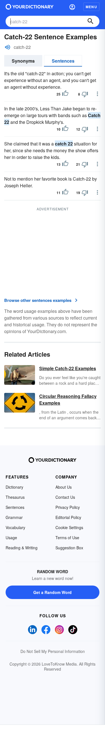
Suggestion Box (69, 547)
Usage (11, 537)
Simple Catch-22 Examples (67, 368)
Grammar (14, 517)
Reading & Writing (22, 547)
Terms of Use (67, 537)
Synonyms (23, 61)
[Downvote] (84, 94)
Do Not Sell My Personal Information (52, 651)
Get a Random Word (52, 592)
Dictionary (14, 487)
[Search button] (90, 21)
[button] (72, 7)
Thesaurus (15, 497)
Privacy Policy (67, 507)
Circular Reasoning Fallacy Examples (68, 399)
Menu (91, 6)
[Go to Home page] (29, 6)
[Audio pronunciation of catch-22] (7, 47)
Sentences (63, 61)
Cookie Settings (69, 527)
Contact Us (65, 497)
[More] (97, 93)
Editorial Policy (68, 517)
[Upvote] (65, 94)
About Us (63, 487)
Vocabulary (15, 527)
